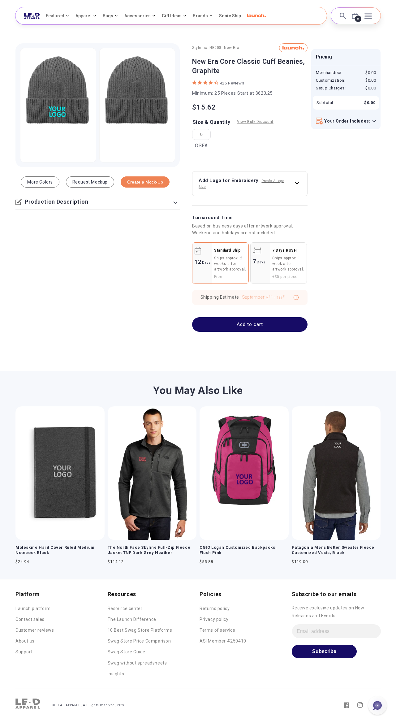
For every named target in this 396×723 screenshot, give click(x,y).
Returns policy (215, 608)
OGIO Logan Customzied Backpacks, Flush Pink (238, 550)
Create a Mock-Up (145, 182)
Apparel (83, 15)
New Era (231, 47)
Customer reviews (34, 630)
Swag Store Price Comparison (139, 641)
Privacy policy (214, 619)
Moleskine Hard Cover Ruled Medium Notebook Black (55, 550)
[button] (256, 15)
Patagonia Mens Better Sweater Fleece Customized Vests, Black (333, 550)
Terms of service (217, 630)
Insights (116, 673)
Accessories (137, 15)
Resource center (125, 608)
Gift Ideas (172, 15)
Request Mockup (90, 182)
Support (23, 651)
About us (25, 641)
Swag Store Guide (127, 651)
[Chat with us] (377, 705)
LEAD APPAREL (68, 705)
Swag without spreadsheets (137, 662)
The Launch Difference (132, 619)
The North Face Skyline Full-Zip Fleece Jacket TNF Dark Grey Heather (149, 550)
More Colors (40, 182)
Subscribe (324, 651)
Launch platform (33, 608)
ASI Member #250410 (223, 641)
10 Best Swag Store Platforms (140, 630)
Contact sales (30, 619)
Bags (108, 15)
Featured (55, 15)
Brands (200, 15)
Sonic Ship (230, 15)
